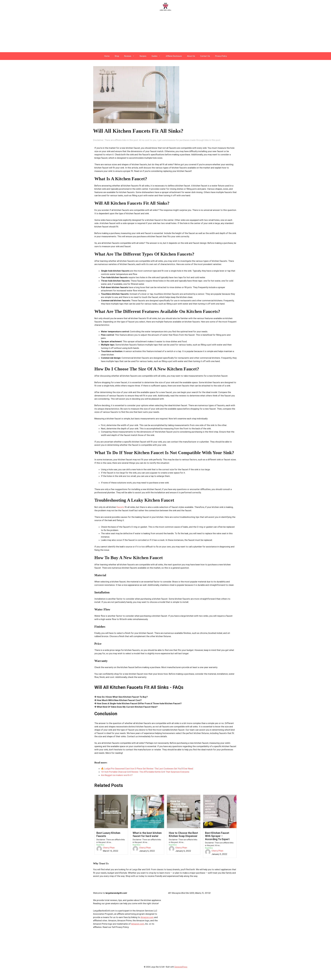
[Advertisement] (165, 33)
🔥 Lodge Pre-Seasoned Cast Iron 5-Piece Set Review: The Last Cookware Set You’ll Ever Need (147, 768)
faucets (120, 507)
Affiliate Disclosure (174, 56)
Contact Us (205, 56)
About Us (191, 56)
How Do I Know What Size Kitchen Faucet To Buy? (122, 697)
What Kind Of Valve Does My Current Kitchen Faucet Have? (127, 707)
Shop (117, 56)
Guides (154, 56)
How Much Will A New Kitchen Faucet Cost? (119, 700)
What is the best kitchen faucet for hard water (147, 834)
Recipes (143, 56)
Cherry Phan (109, 847)
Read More (100, 845)
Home (107, 56)
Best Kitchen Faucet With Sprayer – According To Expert (217, 836)
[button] (165, 697)
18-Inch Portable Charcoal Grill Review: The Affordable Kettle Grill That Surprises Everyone (145, 771)
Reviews (127, 56)
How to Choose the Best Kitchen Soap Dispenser (183, 834)
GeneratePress (180, 967)
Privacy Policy (221, 56)
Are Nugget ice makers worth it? (117, 775)
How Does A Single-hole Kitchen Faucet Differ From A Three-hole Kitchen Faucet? (139, 703)
